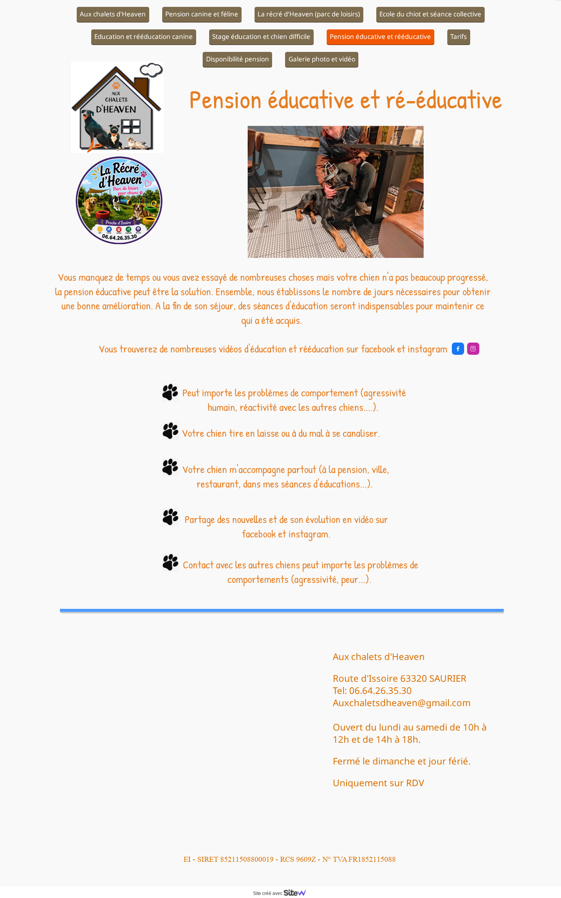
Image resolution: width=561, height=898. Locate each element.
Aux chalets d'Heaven (113, 14)
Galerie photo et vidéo (322, 59)
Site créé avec (268, 893)
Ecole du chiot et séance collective (430, 14)
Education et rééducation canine (143, 36)
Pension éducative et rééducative (380, 36)
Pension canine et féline (201, 14)
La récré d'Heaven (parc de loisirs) (309, 14)
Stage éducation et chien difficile (261, 36)
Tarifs (458, 36)
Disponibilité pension (237, 59)
